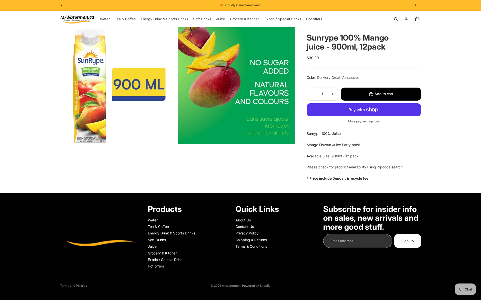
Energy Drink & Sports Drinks (171, 233)
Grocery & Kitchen (162, 253)
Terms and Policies (73, 285)
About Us (243, 220)
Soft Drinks (157, 240)
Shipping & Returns (251, 240)
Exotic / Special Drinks (166, 259)
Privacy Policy (247, 233)
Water (153, 220)
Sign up (407, 241)
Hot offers (156, 266)
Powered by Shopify (256, 285)
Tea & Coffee (158, 226)
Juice (152, 246)
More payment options (364, 121)
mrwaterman (231, 285)
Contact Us (244, 226)
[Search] (395, 19)
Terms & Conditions (251, 246)
